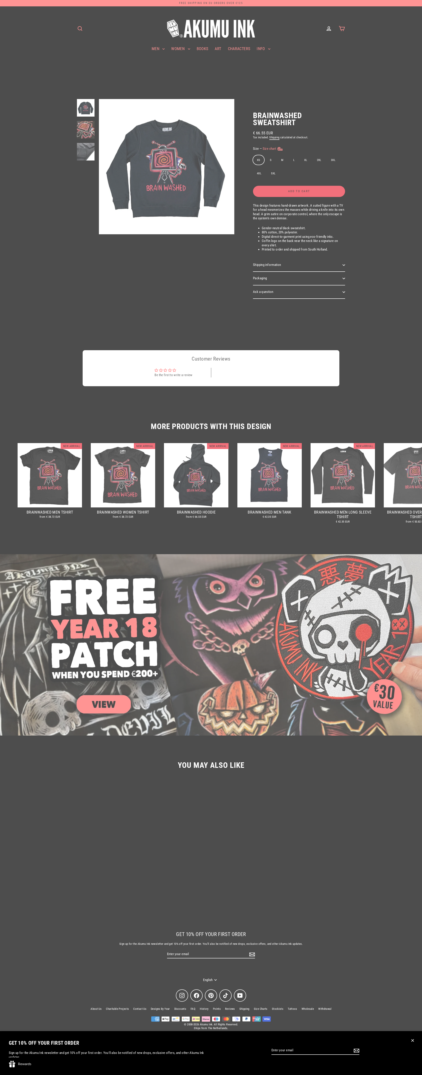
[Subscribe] (355, 1050)
